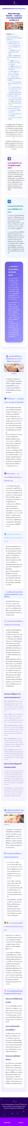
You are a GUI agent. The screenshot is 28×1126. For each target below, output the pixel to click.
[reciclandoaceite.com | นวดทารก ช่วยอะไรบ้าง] (15, 2)
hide (14, 34)
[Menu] (2, 2)
